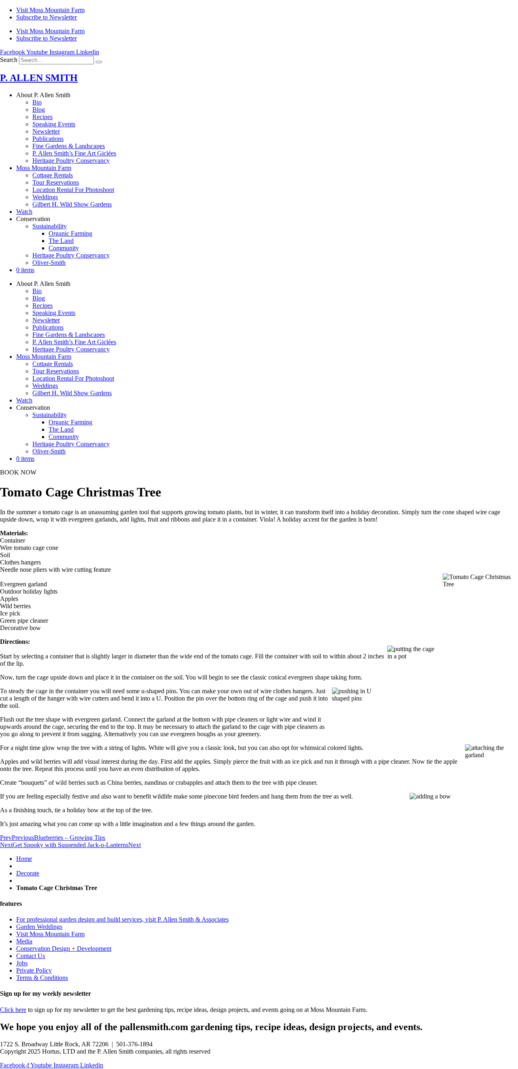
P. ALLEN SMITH (39, 77)
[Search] (99, 62)
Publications (48, 138)
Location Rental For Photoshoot (73, 189)
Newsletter (46, 131)
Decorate (27, 873)
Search (8, 59)
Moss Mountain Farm (43, 167)
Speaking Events (53, 124)
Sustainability (49, 226)
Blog (38, 109)
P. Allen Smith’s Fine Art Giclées (74, 153)
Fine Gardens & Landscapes (68, 146)
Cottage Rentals (52, 175)
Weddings (45, 197)
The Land (61, 240)
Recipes (42, 116)
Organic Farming (70, 233)
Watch (24, 211)
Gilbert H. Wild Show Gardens (72, 204)
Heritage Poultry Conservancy (71, 160)
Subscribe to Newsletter (46, 17)
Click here (13, 1009)
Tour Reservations (55, 182)
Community (64, 248)
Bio (37, 102)
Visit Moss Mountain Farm (50, 9)
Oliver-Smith (49, 262)
